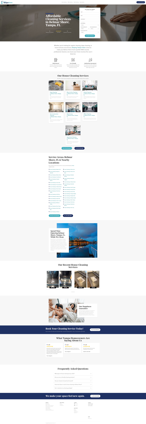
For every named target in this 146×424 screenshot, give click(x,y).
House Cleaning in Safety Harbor (70, 181)
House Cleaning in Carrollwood (55, 177)
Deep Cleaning (48, 404)
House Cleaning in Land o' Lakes (55, 200)
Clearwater (61, 404)
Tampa (73, 165)
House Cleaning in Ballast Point (55, 169)
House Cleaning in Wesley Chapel (70, 197)
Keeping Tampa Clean (78, 48)
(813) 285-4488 (141, 2)
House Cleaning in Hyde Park (55, 198)
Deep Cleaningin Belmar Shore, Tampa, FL (55, 94)
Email (82, 15)
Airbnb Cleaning (76, 2)
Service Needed (83, 23)
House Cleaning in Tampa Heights (70, 193)
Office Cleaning (70, 2)
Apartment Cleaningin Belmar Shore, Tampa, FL (72, 138)
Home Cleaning (64, 2)
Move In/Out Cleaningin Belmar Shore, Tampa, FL (72, 94)
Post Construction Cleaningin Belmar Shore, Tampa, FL (55, 116)
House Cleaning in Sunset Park (69, 191)
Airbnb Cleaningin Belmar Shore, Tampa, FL (89, 94)
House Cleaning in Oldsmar (54, 211)
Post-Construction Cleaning (49, 406)
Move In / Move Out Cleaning (49, 405)
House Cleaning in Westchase (69, 202)
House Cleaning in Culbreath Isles (55, 186)
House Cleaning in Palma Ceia (69, 169)
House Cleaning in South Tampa (69, 187)
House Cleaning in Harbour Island (55, 196)
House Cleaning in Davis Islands (55, 188)
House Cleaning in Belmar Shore (55, 174)
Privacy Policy (90, 418)
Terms (89, 417)
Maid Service (47, 403)
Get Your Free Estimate (54, 215)
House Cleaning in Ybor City (69, 207)
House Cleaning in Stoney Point (69, 189)
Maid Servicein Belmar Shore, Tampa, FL (72, 115)
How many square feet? (84, 30)
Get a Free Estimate (67, 148)
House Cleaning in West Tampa (69, 199)
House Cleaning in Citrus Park (55, 182)
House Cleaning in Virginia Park (69, 195)
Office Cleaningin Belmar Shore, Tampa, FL (89, 115)
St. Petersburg (61, 405)
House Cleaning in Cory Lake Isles (56, 184)
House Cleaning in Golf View (55, 194)
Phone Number (83, 19)
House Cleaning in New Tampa (55, 206)
